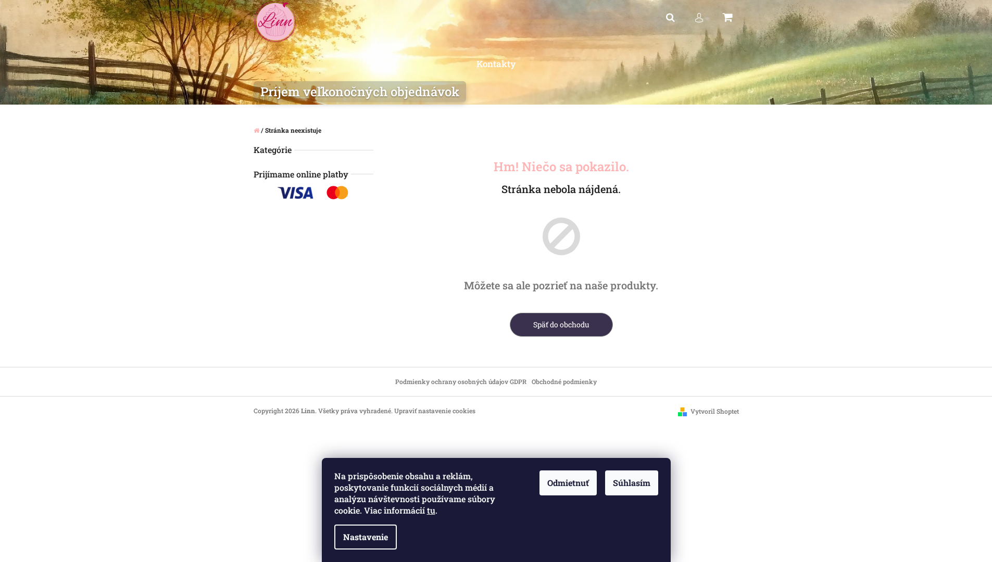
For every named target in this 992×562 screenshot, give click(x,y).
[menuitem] (496, 64)
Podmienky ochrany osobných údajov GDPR (460, 381)
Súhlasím (631, 482)
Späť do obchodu (561, 324)
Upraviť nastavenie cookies (434, 410)
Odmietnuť (568, 482)
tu (431, 510)
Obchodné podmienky (564, 381)
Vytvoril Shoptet (714, 411)
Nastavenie (365, 536)
